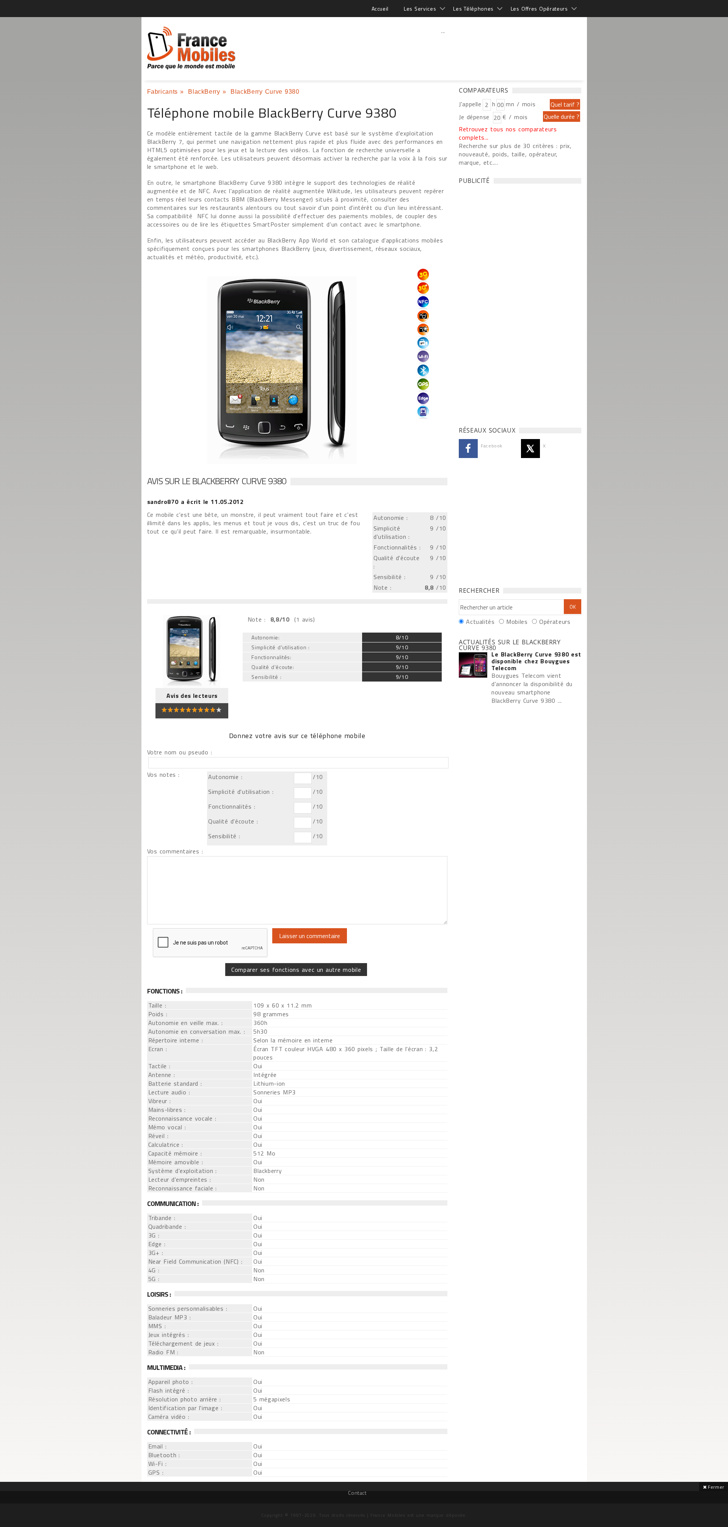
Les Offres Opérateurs (539, 9)
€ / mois (514, 117)
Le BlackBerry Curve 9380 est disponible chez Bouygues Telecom (536, 661)
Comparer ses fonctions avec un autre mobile (296, 969)
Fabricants (162, 91)
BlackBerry (204, 91)
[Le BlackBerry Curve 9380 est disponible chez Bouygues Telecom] (473, 666)
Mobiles (516, 621)
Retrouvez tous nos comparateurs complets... (508, 133)
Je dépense (475, 117)
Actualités (480, 621)
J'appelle (470, 104)
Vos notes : (163, 774)
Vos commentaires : (175, 851)
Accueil (380, 9)
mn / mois (520, 104)
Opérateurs (554, 621)
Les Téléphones (473, 9)
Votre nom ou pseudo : (179, 752)
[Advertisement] (443, 47)
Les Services (420, 9)
